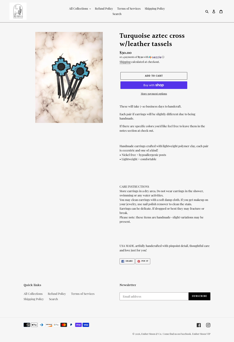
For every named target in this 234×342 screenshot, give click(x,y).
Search (53, 299)
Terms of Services (83, 293)
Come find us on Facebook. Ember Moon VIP (186, 333)
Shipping (125, 62)
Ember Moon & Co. (151, 333)
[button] (142, 57)
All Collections (33, 293)
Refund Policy (57, 293)
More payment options (154, 93)
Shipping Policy (34, 299)
